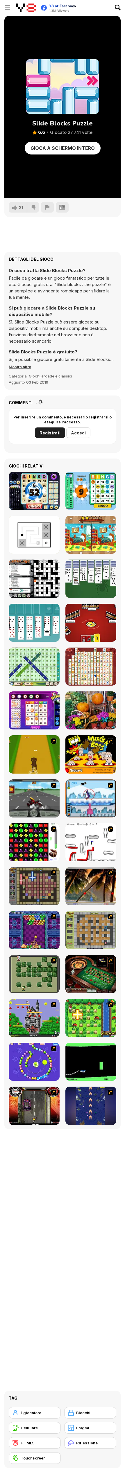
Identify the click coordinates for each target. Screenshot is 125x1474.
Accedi (78, 432)
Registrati (50, 432)
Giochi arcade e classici (50, 376)
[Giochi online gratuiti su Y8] (26, 7)
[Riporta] (47, 207)
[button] (20, 367)
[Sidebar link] (7, 8)
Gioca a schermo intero (63, 148)
